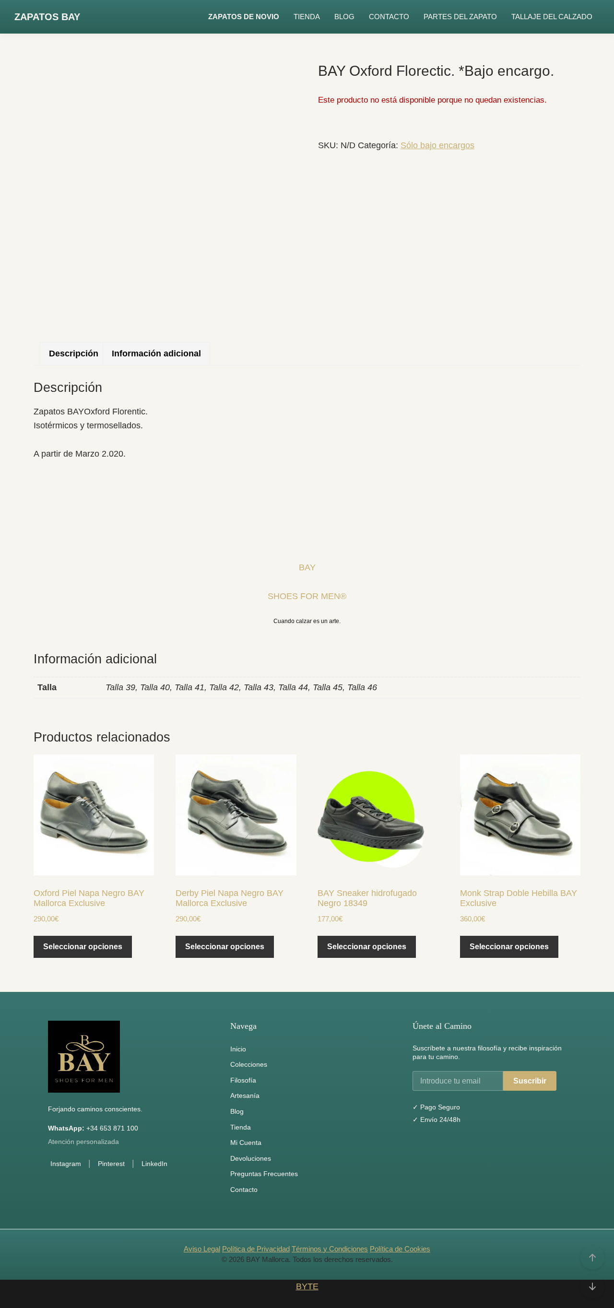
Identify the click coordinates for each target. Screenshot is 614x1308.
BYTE (307, 1286)
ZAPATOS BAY (47, 17)
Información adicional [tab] (156, 353)
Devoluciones (250, 1158)
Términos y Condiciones (330, 1249)
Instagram (65, 1163)
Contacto (244, 1189)
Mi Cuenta (245, 1142)
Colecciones (248, 1064)
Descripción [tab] (73, 353)
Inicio (238, 1049)
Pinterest (111, 1163)
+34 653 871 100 (93, 1128)
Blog (237, 1111)
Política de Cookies (400, 1249)
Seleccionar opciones (82, 947)
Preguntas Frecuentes (264, 1174)
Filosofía (243, 1080)
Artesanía (245, 1095)
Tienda (240, 1127)
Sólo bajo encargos (437, 145)
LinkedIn (154, 1163)
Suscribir (529, 1080)
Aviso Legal (202, 1249)
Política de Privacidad (256, 1249)
